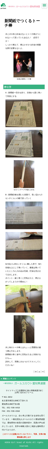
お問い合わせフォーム (24, 392)
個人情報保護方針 (34, 390)
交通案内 (22, 390)
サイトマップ (11, 390)
